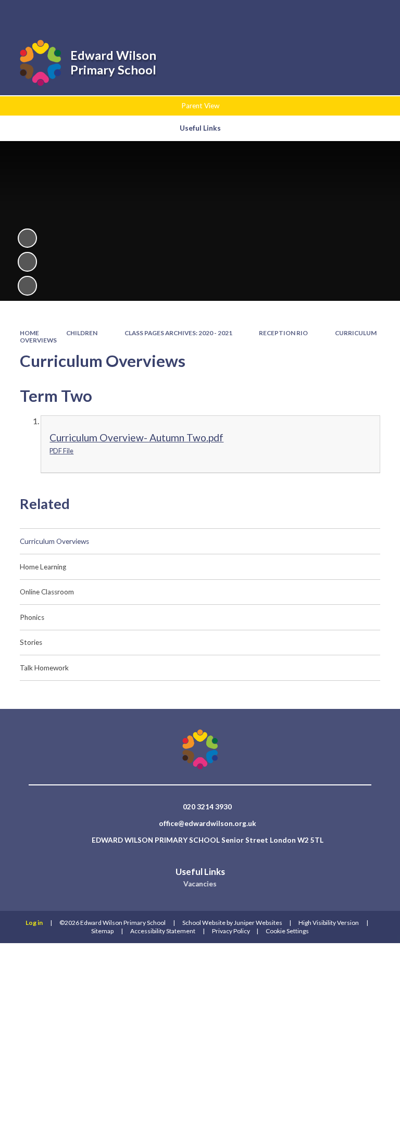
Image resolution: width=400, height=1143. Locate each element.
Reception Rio (283, 333)
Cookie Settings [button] (287, 931)
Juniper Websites (258, 922)
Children (81, 333)
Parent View (200, 105)
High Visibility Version (328, 922)
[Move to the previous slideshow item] (27, 261)
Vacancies (200, 884)
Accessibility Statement (162, 931)
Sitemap (102, 931)
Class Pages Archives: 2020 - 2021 (178, 333)
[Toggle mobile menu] (378, 15)
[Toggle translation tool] (349, 15)
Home (29, 333)
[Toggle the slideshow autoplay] (27, 238)
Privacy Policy (231, 931)
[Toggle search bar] (323, 15)
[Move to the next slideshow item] (27, 285)
